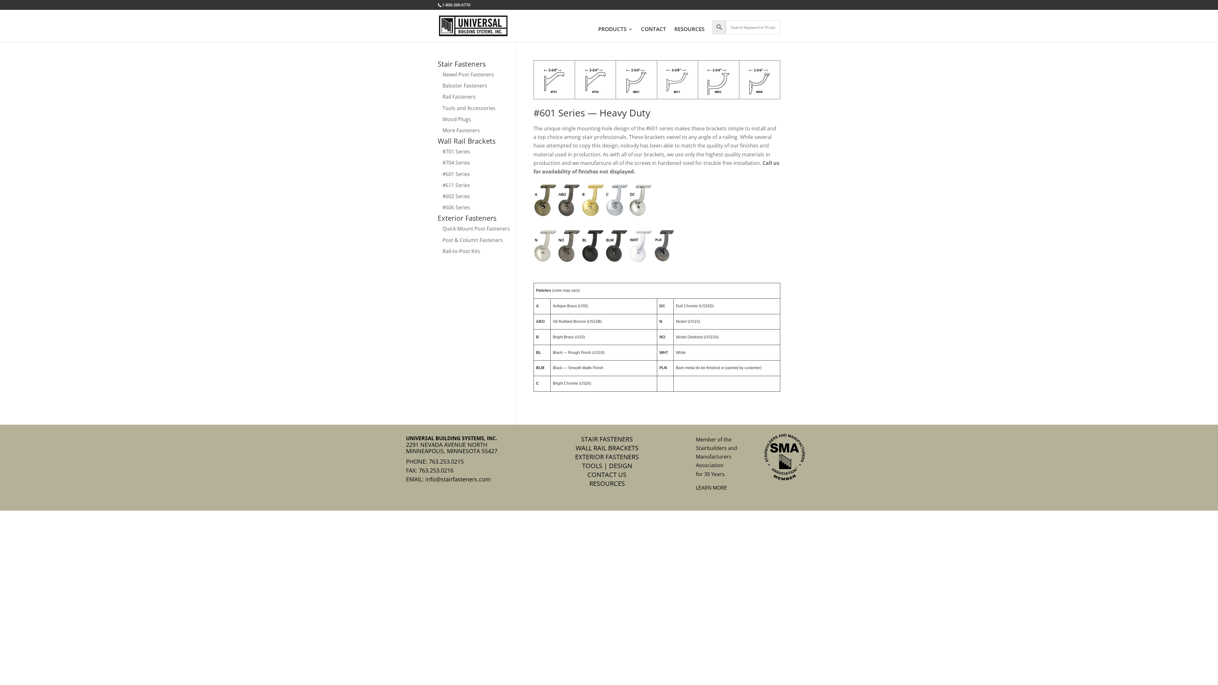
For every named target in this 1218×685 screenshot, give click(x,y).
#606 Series (456, 207)
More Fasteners (461, 130)
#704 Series (456, 162)
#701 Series (456, 151)
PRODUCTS (612, 30)
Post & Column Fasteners (472, 240)
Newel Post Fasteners (468, 74)
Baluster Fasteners (464, 85)
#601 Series (456, 174)
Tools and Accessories (468, 108)
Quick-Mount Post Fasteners (476, 228)
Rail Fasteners (459, 96)
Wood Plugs (456, 119)
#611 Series (456, 185)
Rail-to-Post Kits (461, 251)
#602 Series (456, 196)
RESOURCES (689, 30)
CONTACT (653, 30)
